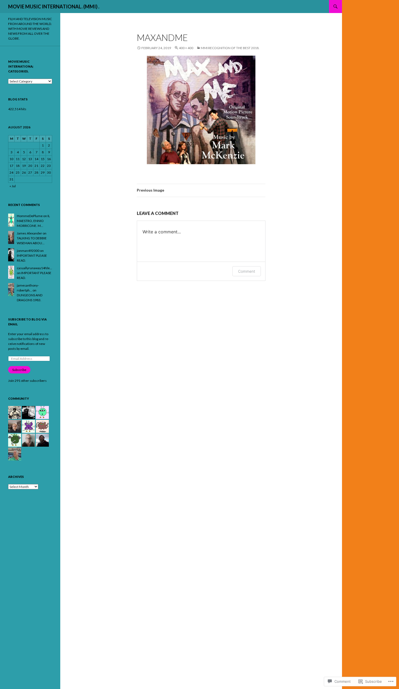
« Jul (13, 186)
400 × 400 (186, 48)
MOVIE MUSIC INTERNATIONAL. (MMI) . (53, 6)
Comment (246, 271)
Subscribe (19, 370)
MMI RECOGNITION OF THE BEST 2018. (230, 48)
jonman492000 (28, 251)
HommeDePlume (30, 216)
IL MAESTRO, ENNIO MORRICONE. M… (33, 221)
